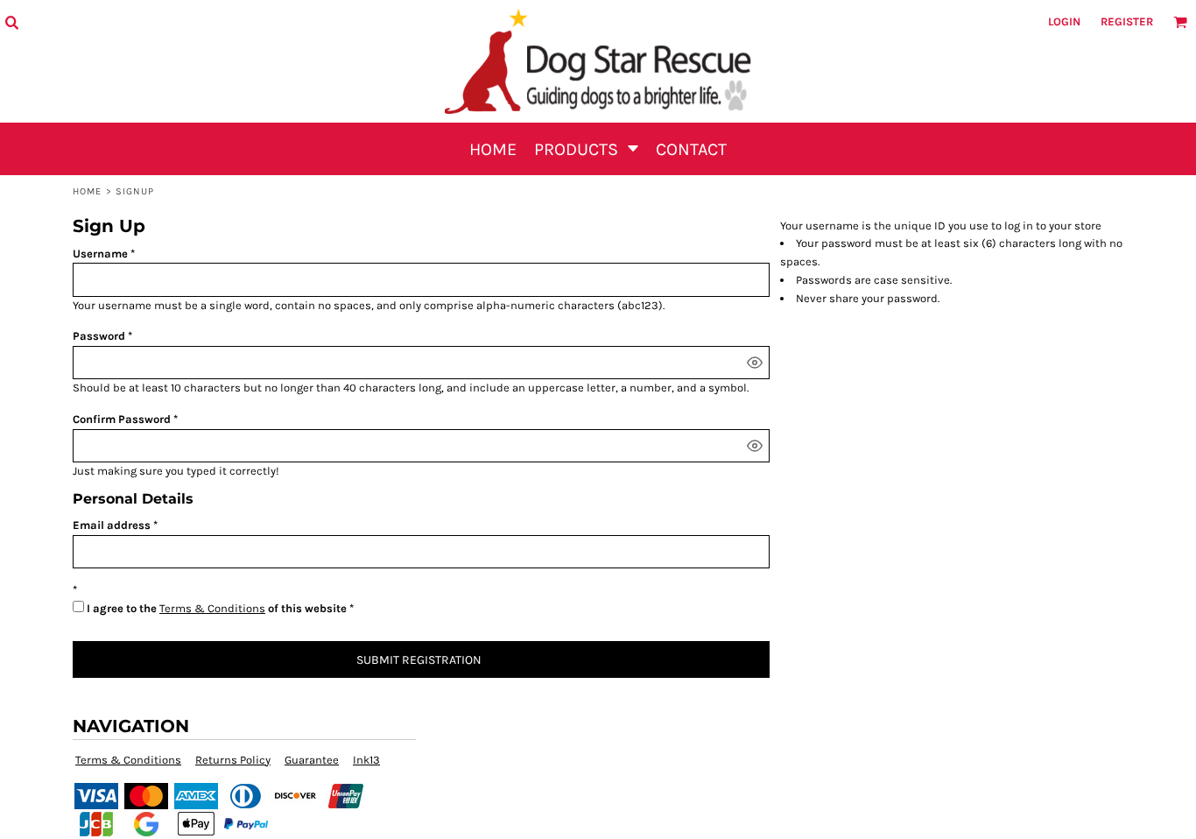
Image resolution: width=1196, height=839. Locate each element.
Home (87, 191)
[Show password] (754, 362)
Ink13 (366, 759)
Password (99, 335)
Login (1064, 21)
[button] (11, 22)
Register (1127, 21)
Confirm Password (122, 419)
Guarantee (312, 759)
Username (100, 253)
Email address (112, 525)
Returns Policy (233, 759)
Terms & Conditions (212, 608)
